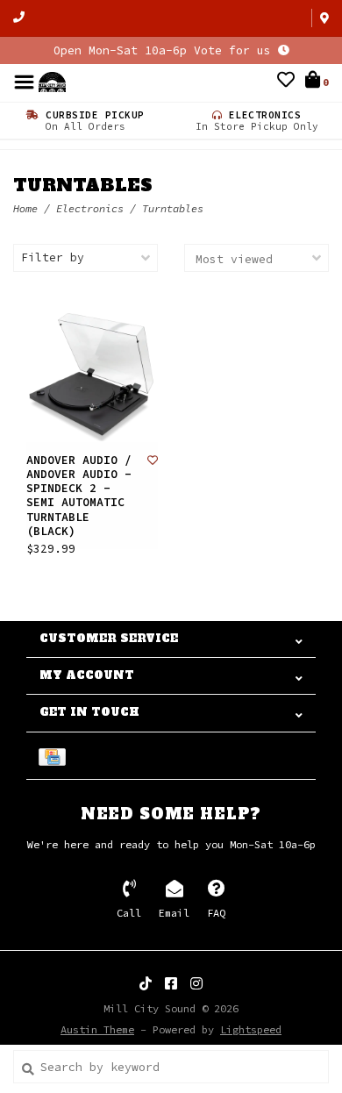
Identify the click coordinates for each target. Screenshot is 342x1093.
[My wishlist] (286, 82)
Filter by (52, 257)
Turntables (172, 208)
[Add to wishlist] (152, 460)
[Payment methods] (55, 755)
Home (25, 208)
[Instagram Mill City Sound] (196, 983)
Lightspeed (250, 1029)
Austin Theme (97, 1029)
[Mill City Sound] (52, 81)
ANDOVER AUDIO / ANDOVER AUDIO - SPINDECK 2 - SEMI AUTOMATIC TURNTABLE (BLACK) (79, 496)
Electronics (90, 208)
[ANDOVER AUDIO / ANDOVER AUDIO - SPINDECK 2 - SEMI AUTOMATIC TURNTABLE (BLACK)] (92, 376)
